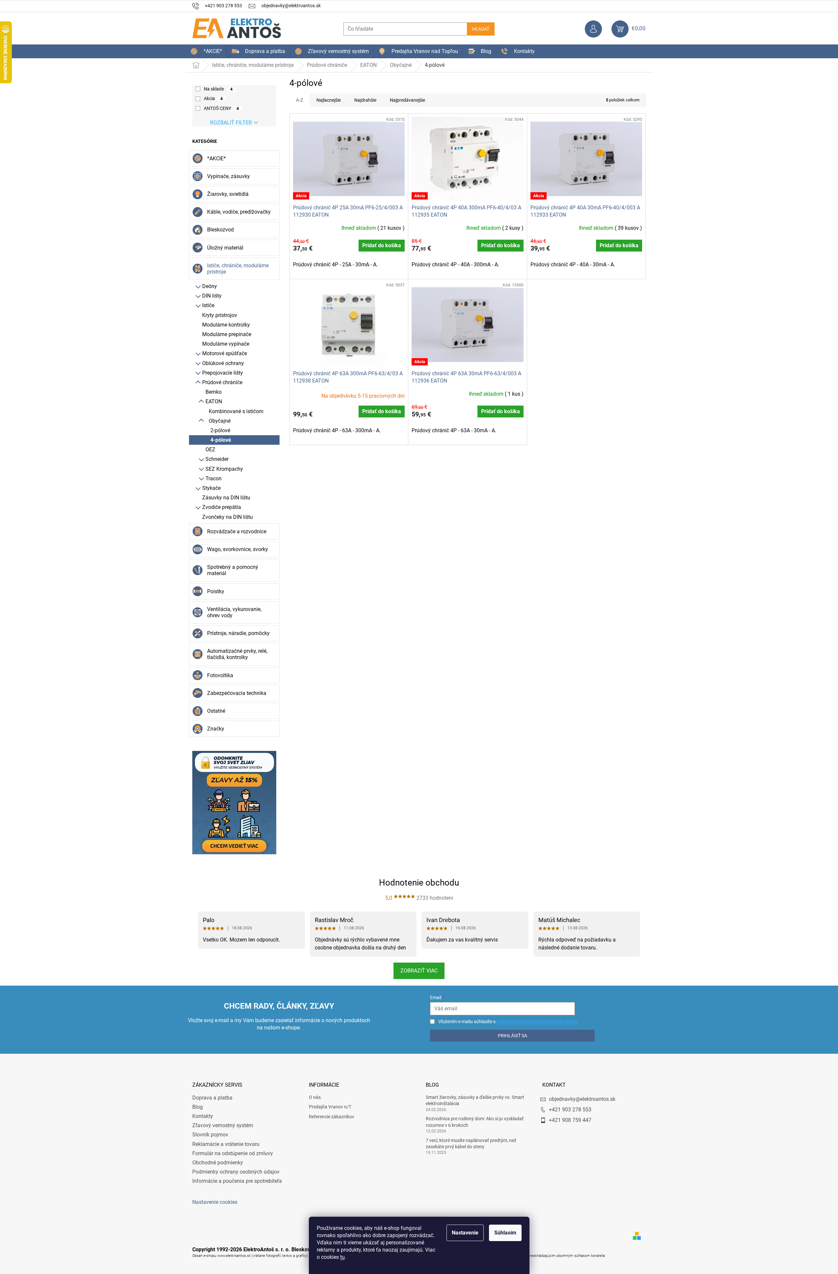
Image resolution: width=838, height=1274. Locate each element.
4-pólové (220, 440)
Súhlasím (505, 1233)
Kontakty (202, 1116)
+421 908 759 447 (570, 1120)
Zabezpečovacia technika (236, 693)
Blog (197, 1107)
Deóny (209, 286)
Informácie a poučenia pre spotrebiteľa (237, 1181)
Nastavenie (465, 1233)
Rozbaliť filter (231, 122)
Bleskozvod (220, 229)
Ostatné (216, 711)
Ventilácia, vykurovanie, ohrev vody (234, 612)
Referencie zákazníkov (331, 1116)
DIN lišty (212, 296)
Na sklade (218, 89)
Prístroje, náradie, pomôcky (238, 633)
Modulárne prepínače (226, 334)
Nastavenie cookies (214, 1202)
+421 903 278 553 (570, 1109)
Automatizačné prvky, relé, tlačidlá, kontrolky (237, 654)
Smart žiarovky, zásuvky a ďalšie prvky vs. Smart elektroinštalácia (475, 1100)
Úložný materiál (225, 248)
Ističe (208, 305)
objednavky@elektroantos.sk (582, 1099)
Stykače (211, 488)
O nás (315, 1097)
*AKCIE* (216, 158)
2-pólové (220, 430)
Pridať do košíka (381, 245)
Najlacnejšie (328, 100)
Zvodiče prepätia (221, 507)
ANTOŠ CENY (221, 108)
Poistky (215, 591)
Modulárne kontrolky (226, 325)
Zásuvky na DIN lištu (226, 497)
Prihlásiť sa (512, 1035)
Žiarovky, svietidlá (228, 194)
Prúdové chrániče (222, 382)
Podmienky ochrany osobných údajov (236, 1172)
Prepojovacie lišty (222, 373)
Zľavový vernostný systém (222, 1125)
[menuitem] (206, 51)
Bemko (213, 392)
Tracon (213, 478)
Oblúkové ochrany (223, 363)
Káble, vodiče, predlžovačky (239, 212)
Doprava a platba (212, 1098)
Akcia (213, 98)
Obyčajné (219, 421)
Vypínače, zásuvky (228, 176)
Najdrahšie (365, 100)
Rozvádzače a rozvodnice (236, 531)
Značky (215, 729)
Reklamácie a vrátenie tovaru (225, 1144)
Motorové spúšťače (224, 353)
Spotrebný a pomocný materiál (232, 570)
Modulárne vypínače (225, 344)
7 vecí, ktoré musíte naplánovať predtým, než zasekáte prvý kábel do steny (471, 1143)
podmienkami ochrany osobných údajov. (538, 1021)
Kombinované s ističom (236, 411)
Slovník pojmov (210, 1134)
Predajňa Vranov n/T (330, 1106)
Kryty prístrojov (219, 315)
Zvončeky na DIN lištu (227, 517)
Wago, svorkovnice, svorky (237, 549)
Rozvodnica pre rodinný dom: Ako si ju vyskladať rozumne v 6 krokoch (475, 1122)
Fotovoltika (220, 675)
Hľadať (480, 29)
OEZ (210, 449)
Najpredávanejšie (407, 100)
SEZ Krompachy (224, 469)
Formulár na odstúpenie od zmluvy (232, 1153)
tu (342, 1257)
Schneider (217, 459)
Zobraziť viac (419, 971)
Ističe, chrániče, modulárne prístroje (238, 268)
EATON (213, 401)
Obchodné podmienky (217, 1162)
